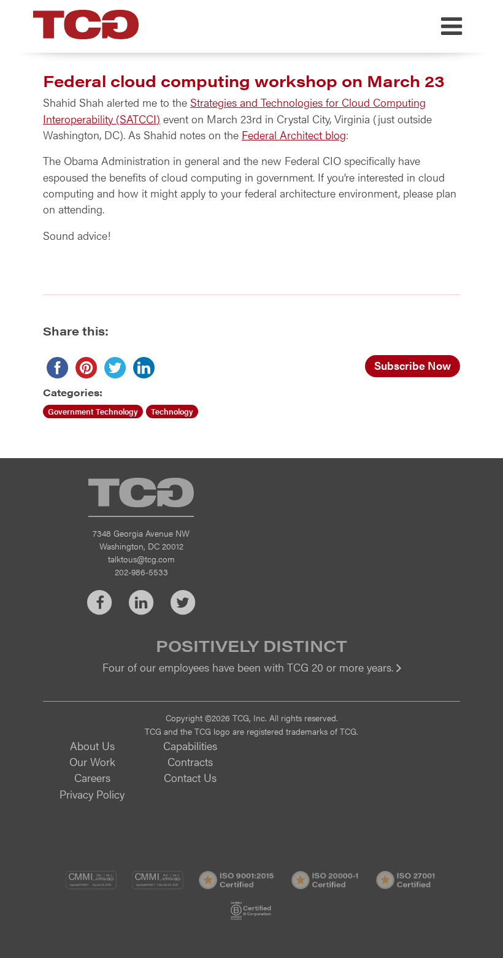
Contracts (190, 761)
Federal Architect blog (294, 134)
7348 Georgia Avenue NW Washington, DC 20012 (141, 539)
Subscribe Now (412, 365)
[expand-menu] (451, 26)
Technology (172, 411)
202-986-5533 (141, 571)
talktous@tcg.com (141, 559)
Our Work (92, 761)
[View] (251, 675)
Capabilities (190, 745)
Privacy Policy (92, 794)
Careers (92, 777)
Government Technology (93, 411)
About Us (92, 745)
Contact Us (190, 777)
